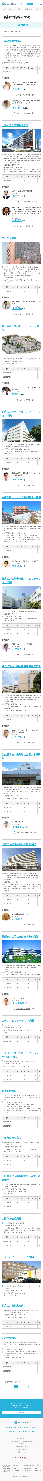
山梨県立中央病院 (11, 41)
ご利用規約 (21, 1443)
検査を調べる (26, 1427)
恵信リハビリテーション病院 (18, 1020)
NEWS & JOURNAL (22, 1431)
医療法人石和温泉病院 (14, 1305)
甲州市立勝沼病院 (11, 1137)
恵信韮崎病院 (9, 1091)
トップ (3, 9)
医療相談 (31, 1431)
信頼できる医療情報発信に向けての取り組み (21, 1441)
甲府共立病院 (9, 238)
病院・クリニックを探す (15, 9)
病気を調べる (9, 1427)
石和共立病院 (9, 1338)
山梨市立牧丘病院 (11, 1218)
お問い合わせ (21, 1452)
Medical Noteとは (21, 1438)
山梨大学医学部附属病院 (15, 125)
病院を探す (34, 1427)
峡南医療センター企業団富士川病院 (21, 497)
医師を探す (12, 1431)
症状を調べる (17, 1427)
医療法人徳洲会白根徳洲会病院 (19, 844)
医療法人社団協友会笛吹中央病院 (20, 936)
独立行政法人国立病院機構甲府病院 (21, 666)
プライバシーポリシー (21, 1449)
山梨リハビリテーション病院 (18, 1257)
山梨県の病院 (28, 9)
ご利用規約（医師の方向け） (21, 1446)
